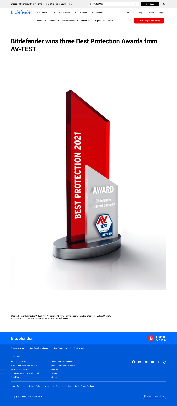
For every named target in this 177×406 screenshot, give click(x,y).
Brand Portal (16, 377)
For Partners (79, 348)
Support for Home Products (62, 361)
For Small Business (39, 348)
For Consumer (17, 348)
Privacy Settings (87, 386)
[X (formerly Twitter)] (139, 362)
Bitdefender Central (18, 361)
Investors (54, 369)
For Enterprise (61, 348)
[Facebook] (133, 362)
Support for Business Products (63, 365)
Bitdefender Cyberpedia (20, 369)
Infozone (54, 377)
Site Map (48, 386)
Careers (54, 373)
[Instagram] (158, 362)
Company (59, 386)
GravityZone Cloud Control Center (24, 365)
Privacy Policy (34, 386)
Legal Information (18, 386)
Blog (140, 13)
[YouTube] (152, 362)
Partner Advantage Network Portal (25, 373)
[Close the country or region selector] (164, 4)
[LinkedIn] (146, 362)
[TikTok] (164, 362)
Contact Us (72, 386)
